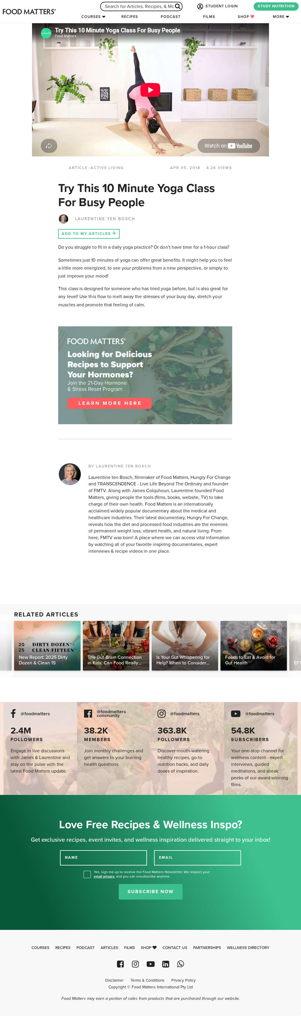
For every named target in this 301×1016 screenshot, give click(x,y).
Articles (109, 947)
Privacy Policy (183, 980)
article (78, 168)
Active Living (107, 168)
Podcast (170, 16)
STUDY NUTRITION (276, 6)
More (279, 16)
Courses (91, 16)
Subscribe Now (151, 892)
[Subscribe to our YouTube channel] (150, 964)
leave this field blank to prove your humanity (23, 801)
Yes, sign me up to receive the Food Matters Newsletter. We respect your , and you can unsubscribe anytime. (152, 874)
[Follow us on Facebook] (120, 964)
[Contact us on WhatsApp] (181, 964)
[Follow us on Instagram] (135, 964)
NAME (71, 857)
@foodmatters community (111, 714)
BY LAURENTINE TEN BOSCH (119, 466)
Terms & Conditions (147, 980)
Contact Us (175, 947)
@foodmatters (35, 714)
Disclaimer (114, 980)
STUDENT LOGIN (221, 6)
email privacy (104, 876)
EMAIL (166, 857)
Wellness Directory (248, 947)
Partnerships (207, 947)
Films (209, 16)
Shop (244, 16)
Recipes (129, 16)
